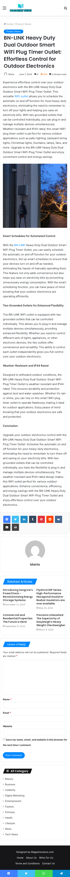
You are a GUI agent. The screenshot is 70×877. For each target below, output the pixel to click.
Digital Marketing (14, 795)
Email (7, 712)
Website (7, 726)
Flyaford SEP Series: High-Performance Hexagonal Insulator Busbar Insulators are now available (50, 596)
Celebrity (10, 790)
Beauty (9, 778)
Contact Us (48, 863)
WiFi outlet (21, 96)
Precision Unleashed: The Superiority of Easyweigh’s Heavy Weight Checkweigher (50, 620)
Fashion (9, 806)
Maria (11, 74)
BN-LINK (19, 245)
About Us (31, 857)
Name (7, 699)
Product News (23, 24)
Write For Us (46, 857)
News (8, 828)
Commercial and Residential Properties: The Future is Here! (18, 618)
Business (10, 784)
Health (9, 817)
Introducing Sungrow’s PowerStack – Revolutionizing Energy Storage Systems (18, 595)
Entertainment (13, 801)
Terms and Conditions (27, 863)
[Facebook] (6, 519)
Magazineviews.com (42, 851)
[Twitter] (15, 519)
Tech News (11, 834)
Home (9, 24)
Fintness (10, 812)
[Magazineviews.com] (20, 8)
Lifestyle (10, 823)
